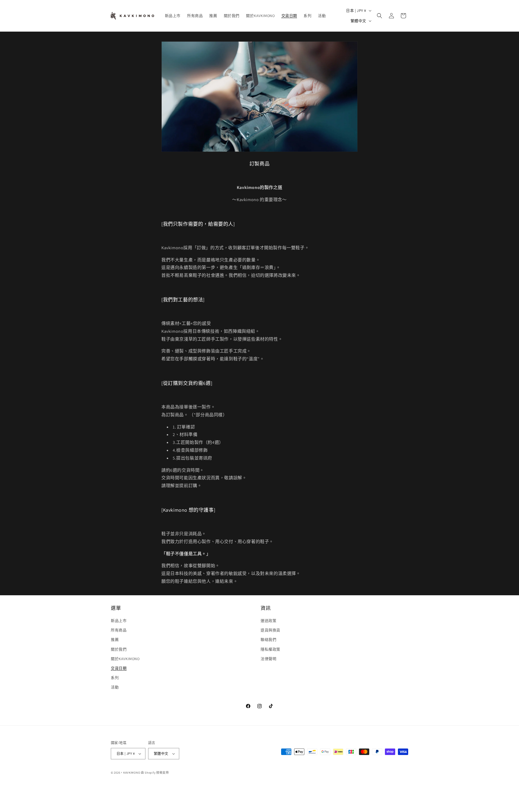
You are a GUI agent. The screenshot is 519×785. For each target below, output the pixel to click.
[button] (379, 16)
